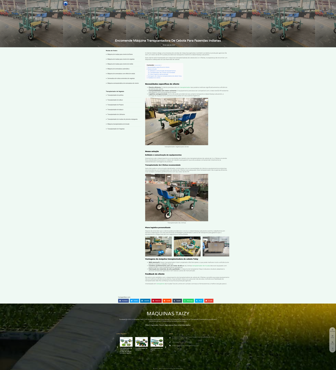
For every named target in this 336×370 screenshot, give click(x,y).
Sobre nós (240, 4)
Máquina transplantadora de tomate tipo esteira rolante (156, 350)
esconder (158, 65)
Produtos (217, 4)
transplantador (185, 87)
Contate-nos (253, 4)
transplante (161, 284)
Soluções (205, 4)
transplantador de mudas (201, 266)
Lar (196, 4)
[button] (123, 301)
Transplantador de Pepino (126, 349)
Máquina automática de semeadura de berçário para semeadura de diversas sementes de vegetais (141, 353)
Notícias (229, 4)
